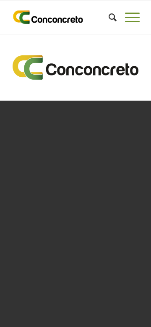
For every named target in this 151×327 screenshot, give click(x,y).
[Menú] (128, 17)
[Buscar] (108, 17)
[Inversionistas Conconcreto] (62, 17)
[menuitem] (108, 17)
